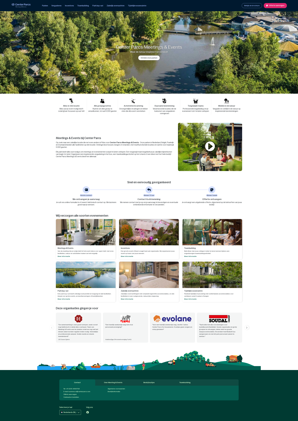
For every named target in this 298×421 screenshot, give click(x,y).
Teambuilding (83, 6)
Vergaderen (56, 6)
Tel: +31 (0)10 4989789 (71, 389)
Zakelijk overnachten (115, 6)
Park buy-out (97, 6)
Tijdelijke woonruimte (137, 6)
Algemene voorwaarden (116, 389)
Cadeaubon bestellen (71, 397)
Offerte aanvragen (70, 394)
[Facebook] (87, 412)
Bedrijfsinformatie (114, 391)
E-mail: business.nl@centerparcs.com (76, 391)
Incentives (69, 6)
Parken (45, 6)
